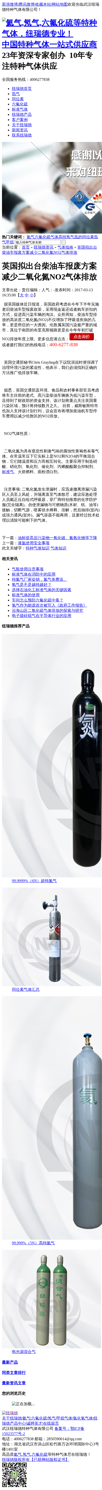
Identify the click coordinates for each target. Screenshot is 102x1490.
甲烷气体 (64, 1418)
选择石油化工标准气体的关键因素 (41, 590)
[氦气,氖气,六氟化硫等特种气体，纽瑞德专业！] (51, 33)
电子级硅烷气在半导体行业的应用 (41, 616)
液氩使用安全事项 (34, 543)
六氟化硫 (20, 104)
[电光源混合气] (51, 1347)
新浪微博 (10, 4)
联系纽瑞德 (22, 135)
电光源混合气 (24, 1352)
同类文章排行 (14, 1372)
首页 (26, 247)
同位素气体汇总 (26, 989)
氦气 (31, 237)
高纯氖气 (66, 237)
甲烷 (10, 242)
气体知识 (58, 548)
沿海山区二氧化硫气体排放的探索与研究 (47, 610)
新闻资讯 (20, 130)
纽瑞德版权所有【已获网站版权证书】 (35, 1459)
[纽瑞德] (10, 1413)
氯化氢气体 (83, 1418)
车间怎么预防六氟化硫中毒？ (37, 600)
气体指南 (65, 247)
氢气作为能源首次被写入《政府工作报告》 (49, 605)
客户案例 (20, 120)
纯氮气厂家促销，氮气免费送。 (39, 579)
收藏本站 (43, 4)
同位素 (18, 99)
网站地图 (60, 4)
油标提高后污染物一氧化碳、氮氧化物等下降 (57, 538)
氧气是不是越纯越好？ (31, 584)
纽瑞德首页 (22, 88)
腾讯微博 (26, 4)
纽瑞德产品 (22, 114)
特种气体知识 (38, 548)
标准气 (8, 472)
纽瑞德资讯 (43, 247)
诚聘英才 (34, 1423)
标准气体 (20, 109)
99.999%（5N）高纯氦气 (33, 1243)
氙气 (16, 94)
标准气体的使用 (26, 595)
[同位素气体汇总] (51, 985)
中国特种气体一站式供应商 (49, 44)
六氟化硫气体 (46, 237)
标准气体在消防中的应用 (33, 574)
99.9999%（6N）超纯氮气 (34, 881)
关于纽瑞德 (22, 125)
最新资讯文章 (14, 1383)
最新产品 (10, 1362)
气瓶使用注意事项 (28, 569)
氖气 (52, 1418)
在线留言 (51, 1423)
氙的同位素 (84, 237)
